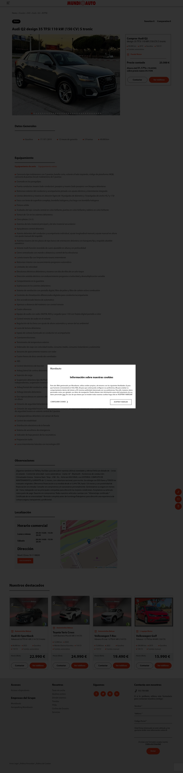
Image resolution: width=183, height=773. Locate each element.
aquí (64, 394)
